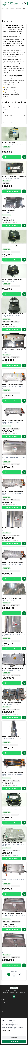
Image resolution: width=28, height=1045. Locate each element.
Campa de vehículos (5, 1005)
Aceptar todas (14, 1041)
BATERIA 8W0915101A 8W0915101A (12, 313)
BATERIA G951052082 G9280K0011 (12, 878)
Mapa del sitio (18, 1008)
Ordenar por (7, 112)
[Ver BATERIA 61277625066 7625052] (24, 613)
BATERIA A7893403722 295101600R (12, 668)
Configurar (14, 1037)
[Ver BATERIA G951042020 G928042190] (24, 401)
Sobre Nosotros (18, 1002)
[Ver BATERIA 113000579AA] (24, 225)
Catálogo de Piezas (5, 1002)
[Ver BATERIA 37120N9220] (24, 157)
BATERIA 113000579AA (9, 210)
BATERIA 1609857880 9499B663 (11, 702)
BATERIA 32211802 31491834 (10, 736)
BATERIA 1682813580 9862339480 (12, 842)
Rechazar (14, 1034)
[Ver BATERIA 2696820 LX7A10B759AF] (24, 822)
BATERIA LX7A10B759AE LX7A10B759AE (14, 176)
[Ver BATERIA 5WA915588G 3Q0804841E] (24, 472)
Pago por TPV (4, 1011)
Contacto (17, 1011)
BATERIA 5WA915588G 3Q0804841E (12, 456)
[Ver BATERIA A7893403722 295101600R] (24, 683)
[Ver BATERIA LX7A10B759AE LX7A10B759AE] (24, 191)
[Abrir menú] (22, 3)
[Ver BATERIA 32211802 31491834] (24, 753)
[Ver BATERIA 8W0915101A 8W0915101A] (24, 329)
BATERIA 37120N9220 (8, 142)
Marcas (2, 1014)
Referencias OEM (5, 1017)
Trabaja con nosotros (19, 1005)
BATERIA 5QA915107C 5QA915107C (12, 245)
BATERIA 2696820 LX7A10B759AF (12, 808)
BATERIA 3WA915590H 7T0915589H (12, 349)
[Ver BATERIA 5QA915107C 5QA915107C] (24, 259)
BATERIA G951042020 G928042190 (12, 384)
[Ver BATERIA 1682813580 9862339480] (24, 858)
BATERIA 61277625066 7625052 (11, 598)
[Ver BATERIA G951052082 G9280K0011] (24, 894)
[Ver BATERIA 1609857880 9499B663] (24, 717)
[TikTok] (14, 996)
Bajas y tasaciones (5, 1008)
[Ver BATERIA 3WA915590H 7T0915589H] (24, 365)
